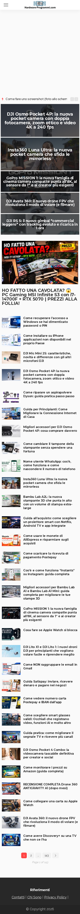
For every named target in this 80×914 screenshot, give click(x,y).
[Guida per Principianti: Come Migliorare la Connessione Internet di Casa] (11, 413)
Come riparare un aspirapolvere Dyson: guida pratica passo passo (48, 394)
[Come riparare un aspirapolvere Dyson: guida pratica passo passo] (11, 396)
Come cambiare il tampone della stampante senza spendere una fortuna (48, 447)
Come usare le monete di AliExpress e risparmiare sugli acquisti (46, 539)
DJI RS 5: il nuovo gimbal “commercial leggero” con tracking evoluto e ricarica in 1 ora (40, 224)
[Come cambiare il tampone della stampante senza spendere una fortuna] (11, 448)
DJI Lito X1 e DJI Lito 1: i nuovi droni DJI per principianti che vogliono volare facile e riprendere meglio (50, 650)
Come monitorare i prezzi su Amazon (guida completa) (45, 769)
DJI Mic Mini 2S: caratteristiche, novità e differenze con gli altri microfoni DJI (47, 357)
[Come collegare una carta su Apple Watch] (11, 805)
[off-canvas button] (6, 5)
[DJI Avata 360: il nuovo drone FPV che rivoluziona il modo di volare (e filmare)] (11, 822)
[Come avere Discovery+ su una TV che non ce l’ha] (11, 840)
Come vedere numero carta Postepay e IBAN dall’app (44, 700)
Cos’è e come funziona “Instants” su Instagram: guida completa (49, 572)
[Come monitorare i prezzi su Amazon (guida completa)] (11, 772)
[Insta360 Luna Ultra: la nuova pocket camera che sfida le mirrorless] (11, 483)
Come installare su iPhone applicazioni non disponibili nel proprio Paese (47, 339)
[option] (36, 99)
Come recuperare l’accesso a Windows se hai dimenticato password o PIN (45, 321)
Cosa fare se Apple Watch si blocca (50, 630)
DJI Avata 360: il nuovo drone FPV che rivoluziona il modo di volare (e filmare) (40, 203)
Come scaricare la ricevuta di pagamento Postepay (45, 555)
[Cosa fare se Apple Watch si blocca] (11, 634)
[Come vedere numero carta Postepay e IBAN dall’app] (11, 702)
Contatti (18, 897)
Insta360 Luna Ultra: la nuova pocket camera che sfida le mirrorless (40, 154)
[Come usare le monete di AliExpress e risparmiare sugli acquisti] (11, 540)
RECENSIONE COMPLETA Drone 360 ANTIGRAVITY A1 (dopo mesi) (50, 786)
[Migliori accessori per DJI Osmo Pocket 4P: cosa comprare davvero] (11, 431)
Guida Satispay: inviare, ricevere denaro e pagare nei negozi (48, 683)
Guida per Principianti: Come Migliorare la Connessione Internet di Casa (49, 413)
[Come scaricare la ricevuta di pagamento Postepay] (11, 558)
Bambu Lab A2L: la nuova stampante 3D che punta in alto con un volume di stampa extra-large (47, 502)
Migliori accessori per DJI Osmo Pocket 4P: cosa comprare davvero (50, 429)
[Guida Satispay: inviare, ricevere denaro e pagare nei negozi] (11, 686)
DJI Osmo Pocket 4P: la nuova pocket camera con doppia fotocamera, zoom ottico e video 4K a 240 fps (40, 121)
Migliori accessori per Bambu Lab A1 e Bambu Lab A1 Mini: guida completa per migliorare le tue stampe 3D (49, 592)
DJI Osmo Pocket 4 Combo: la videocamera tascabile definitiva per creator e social (48, 753)
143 (47, 855)
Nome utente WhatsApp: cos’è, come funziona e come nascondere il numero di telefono (49, 465)
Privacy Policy (55, 897)
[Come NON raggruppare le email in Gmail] (11, 669)
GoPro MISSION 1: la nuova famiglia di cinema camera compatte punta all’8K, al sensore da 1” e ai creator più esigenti (40, 181)
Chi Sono (34, 897)
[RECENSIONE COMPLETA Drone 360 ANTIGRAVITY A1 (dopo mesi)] (11, 788)
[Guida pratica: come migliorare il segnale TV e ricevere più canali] (11, 737)
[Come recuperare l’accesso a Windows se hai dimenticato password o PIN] (11, 322)
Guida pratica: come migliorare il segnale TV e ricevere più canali (48, 734)
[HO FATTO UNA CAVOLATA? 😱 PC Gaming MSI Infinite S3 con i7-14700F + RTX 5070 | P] (40, 263)
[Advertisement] (40, 52)
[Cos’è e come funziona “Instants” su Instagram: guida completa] (11, 574)
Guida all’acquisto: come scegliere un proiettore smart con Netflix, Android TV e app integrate (49, 521)
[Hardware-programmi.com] (40, 4)
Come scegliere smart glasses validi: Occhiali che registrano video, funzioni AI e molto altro (47, 719)
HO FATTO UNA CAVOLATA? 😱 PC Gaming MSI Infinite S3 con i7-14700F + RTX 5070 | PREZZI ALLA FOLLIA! (39, 297)
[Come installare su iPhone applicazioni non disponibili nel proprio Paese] (11, 340)
